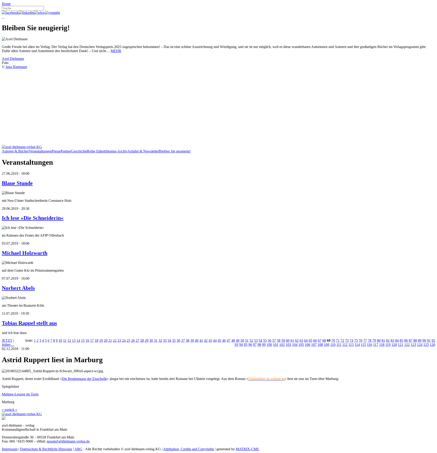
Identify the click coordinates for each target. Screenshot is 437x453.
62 (297, 340)
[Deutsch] (2, 17)
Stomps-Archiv (116, 151)
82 (388, 340)
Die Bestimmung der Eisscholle (84, 379)
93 (236, 345)
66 (315, 340)
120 (394, 345)
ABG (78, 449)
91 (429, 340)
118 (381, 345)
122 (407, 345)
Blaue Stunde (17, 183)
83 (392, 340)
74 (351, 340)
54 (260, 340)
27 (137, 340)
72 (342, 340)
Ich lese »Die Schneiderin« (33, 218)
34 (169, 340)
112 (345, 345)
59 (283, 340)
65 (310, 340)
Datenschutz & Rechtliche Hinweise (46, 449)
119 (388, 345)
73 (347, 340)
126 (432, 345)
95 (245, 345)
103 (288, 345)
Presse (56, 151)
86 (406, 340)
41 (201, 340)
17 (92, 340)
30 (151, 340)
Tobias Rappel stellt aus (29, 323)
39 (192, 340)
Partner (66, 151)
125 (426, 345)
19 (101, 340)
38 (187, 340)
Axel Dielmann (13, 59)
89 (420, 340)
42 (206, 340)
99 (264, 345)
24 (124, 340)
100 (269, 345)
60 (288, 340)
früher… (8, 345)
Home (6, 4)
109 (326, 345)
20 (105, 340)
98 (259, 345)
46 (224, 340)
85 (401, 340)
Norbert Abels (18, 288)
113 (351, 345)
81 (383, 340)
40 (196, 340)
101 (275, 345)
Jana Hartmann (16, 67)
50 (242, 340)
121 (400, 345)
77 (365, 340)
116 (369, 345)
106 (307, 345)
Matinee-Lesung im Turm (20, 394)
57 (274, 340)
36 (178, 340)
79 (374, 340)
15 (83, 340)
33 (165, 340)
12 (69, 340)
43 (210, 340)
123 (413, 345)
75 (356, 340)
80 (379, 340)
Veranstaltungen (40, 151)
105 (301, 345)
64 (306, 340)
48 (233, 340)
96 (250, 345)
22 (115, 340)
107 (314, 345)
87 (410, 340)
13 (74, 340)
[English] (4, 17)
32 (160, 340)
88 (415, 340)
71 (338, 340)
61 (292, 340)
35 (174, 340)
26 (133, 340)
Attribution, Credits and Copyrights (188, 449)
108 (320, 345)
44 (215, 340)
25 (128, 340)
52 (251, 340)
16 (87, 340)
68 (324, 340)
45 (219, 340)
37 (183, 340)
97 (255, 345)
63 (301, 340)
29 (146, 340)
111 (338, 345)
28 (142, 340)
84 (397, 340)
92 (433, 340)
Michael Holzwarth (24, 253)
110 (332, 345)
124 (419, 345)
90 (424, 340)
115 (363, 345)
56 (269, 340)
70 (333, 340)
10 (60, 340)
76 (360, 340)
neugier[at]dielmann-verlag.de (68, 441)
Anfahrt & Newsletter (143, 151)
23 (119, 340)
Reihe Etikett (96, 151)
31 (156, 340)
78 (369, 340)
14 (78, 340)
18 (96, 340)
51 (247, 340)
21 (110, 340)
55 (265, 340)
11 (64, 340)
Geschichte (79, 151)
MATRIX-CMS (247, 449)
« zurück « (9, 410)
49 (237, 340)
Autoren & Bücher (15, 151)
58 (278, 340)
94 (241, 345)
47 (228, 340)
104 (294, 345)
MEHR (116, 51)
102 (282, 345)
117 (375, 345)
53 (256, 340)
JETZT (7, 340)
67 (319, 340)
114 (357, 345)
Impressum (10, 449)
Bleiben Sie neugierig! (175, 151)
